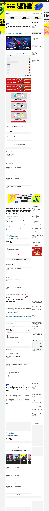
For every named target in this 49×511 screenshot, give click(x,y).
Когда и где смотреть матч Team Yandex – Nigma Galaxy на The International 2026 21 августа (17, 398)
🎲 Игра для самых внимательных (36, 353)
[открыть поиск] (42, 1)
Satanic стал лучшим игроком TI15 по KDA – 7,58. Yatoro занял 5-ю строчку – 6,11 (37, 330)
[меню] (6, 1)
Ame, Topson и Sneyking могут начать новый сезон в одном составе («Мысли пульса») (37, 350)
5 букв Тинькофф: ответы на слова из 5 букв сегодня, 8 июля (13, 196)
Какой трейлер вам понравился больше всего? (15, 55)
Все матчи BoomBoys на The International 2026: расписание (13, 390)
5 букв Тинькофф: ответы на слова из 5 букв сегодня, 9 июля (13, 193)
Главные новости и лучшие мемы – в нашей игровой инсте (14, 33)
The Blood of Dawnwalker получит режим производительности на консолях (37, 265)
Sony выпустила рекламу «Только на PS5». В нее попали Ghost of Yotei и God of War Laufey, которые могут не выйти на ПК (37, 42)
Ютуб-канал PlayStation (11, 448)
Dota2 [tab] (9, 13)
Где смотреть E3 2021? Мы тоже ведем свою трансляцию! (13, 51)
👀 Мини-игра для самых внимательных (11, 241)
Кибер (6, 228)
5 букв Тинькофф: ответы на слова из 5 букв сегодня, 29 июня (13, 207)
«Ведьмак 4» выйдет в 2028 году (36, 60)
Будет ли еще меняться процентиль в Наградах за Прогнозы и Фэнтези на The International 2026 (37, 338)
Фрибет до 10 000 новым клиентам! (12, 460)
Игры (8, 228)
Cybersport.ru (10, 347)
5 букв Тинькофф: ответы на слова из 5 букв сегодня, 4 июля (13, 204)
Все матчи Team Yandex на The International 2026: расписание (13, 382)
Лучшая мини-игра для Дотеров (12, 160)
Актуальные (14, 154)
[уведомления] (44, 1)
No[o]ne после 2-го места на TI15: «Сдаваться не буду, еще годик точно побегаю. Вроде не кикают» (36, 321)
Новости (10, 228)
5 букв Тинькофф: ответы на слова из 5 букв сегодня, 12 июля (13, 188)
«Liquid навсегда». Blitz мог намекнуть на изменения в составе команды (37, 342)
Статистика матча (12, 18)
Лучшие (11, 154)
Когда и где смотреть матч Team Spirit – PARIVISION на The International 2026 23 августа (16, 385)
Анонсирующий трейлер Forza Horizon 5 (11, 180)
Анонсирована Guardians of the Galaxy (10, 175)
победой (14, 334)
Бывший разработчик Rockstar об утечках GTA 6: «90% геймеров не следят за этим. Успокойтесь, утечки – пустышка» (37, 30)
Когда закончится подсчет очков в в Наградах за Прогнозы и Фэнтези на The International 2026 (37, 334)
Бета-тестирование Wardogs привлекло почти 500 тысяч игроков (36, 34)
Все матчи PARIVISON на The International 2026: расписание (13, 377)
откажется (11, 424)
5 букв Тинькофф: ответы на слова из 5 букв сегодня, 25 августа (37, 53)
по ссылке (17, 338)
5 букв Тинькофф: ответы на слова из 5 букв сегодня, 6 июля (13, 199)
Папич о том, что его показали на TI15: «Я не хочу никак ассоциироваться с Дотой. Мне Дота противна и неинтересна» (37, 326)
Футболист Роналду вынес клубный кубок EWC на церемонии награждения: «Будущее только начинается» (37, 57)
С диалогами (28, 154)
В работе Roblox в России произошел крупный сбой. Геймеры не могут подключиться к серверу (36, 38)
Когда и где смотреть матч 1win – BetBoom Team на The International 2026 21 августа (16, 401)
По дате (8, 154)
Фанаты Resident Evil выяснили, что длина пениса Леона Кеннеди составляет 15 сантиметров (37, 46)
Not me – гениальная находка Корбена (11, 342)
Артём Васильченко (11, 148)
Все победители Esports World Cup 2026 (36, 430)
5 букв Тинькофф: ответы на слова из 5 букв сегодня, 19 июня (13, 212)
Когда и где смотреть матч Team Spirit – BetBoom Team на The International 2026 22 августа (17, 393)
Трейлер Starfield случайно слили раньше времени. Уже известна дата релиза (16, 53)
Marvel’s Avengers (8, 31)
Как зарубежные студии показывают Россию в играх (13, 254)
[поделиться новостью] (30, 23)
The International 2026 (9, 337)
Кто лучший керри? (35, 364)
